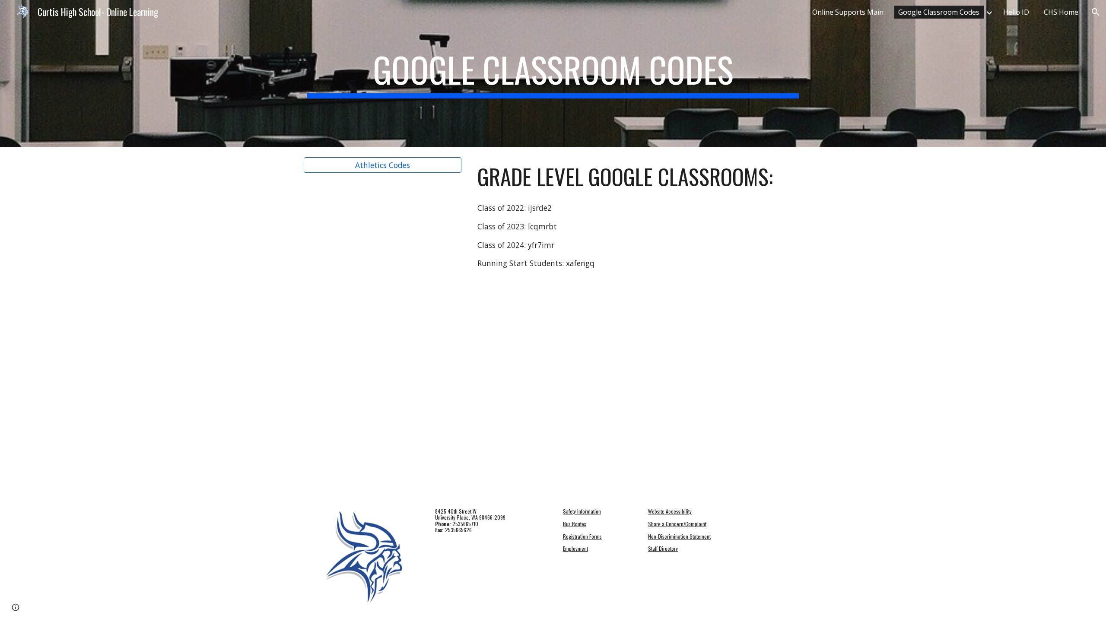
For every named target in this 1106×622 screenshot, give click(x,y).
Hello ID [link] (1016, 12)
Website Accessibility (670, 511)
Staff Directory (663, 548)
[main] (553, 73)
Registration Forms (582, 536)
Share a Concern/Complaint (677, 523)
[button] (1095, 12)
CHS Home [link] (1061, 12)
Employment (575, 548)
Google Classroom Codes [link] (938, 12)
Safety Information (582, 511)
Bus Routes (574, 523)
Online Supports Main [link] (848, 12)
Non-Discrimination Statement (679, 536)
